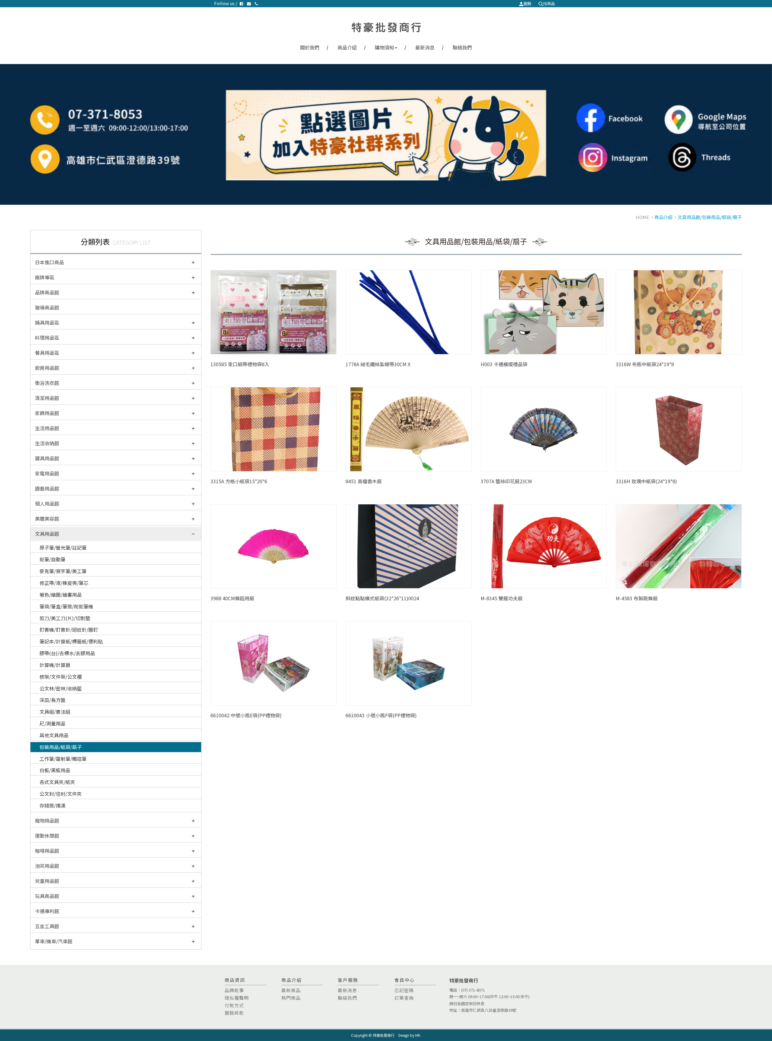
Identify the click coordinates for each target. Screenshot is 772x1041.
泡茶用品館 (47, 865)
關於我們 (309, 47)
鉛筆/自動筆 (52, 559)
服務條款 (234, 1013)
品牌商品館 (47, 292)
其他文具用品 (54, 735)
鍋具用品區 (47, 322)
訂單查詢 (404, 998)
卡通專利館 (47, 911)
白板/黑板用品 (55, 770)
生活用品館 (47, 428)
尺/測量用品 (52, 723)
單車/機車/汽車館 (53, 941)
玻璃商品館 (47, 307)
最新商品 (291, 990)
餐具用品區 (47, 352)
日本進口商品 (49, 262)
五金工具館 (47, 926)
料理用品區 (47, 337)
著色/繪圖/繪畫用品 (61, 594)
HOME (642, 217)
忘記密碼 (404, 990)
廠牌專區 (44, 277)
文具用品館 (47, 533)
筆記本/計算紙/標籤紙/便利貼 (71, 641)
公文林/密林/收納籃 (61, 688)
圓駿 (527, 3)
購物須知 (384, 47)
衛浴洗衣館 (47, 382)
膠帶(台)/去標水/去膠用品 (67, 653)
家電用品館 (47, 473)
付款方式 (234, 1005)
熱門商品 (291, 998)
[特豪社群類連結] (386, 134)
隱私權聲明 (237, 998)
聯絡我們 (462, 47)
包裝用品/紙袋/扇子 (61, 747)
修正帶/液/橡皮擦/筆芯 (64, 582)
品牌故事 (234, 990)
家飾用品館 (47, 413)
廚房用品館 (47, 367)
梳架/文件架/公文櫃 (61, 676)
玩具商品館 (47, 896)
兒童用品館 (47, 880)
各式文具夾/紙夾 (57, 782)
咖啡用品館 (47, 850)
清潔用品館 (47, 397)
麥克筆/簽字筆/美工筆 (63, 571)
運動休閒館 (47, 835)
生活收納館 (47, 443)
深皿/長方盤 (52, 699)
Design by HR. (409, 1035)
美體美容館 (47, 518)
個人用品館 (47, 503)
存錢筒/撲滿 (52, 805)
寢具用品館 (47, 458)
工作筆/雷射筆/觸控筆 (63, 758)
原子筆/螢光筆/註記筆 (63, 547)
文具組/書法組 (55, 711)
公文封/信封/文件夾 (61, 793)
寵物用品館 (47, 820)
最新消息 (425, 47)
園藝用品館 (47, 488)
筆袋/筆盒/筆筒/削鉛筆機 (66, 606)
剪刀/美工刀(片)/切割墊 (65, 618)
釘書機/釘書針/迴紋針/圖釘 (69, 629)
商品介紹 (347, 47)
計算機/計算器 (55, 664)
